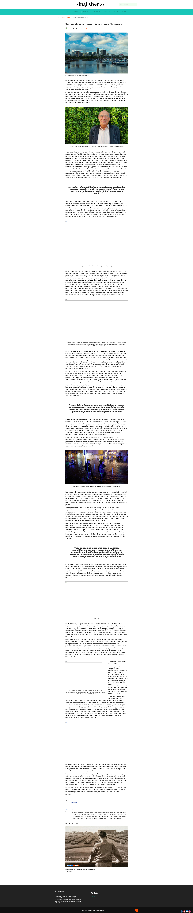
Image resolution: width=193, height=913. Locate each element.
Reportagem (96, 12)
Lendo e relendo (66, 17)
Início (68, 12)
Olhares (116, 12)
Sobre (124, 12)
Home (57, 17)
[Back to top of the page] (136, 910)
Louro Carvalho (74, 28)
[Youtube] (57, 4)
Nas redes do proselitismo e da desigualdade (80, 869)
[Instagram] (60, 4)
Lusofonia (107, 12)
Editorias (86, 12)
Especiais (76, 12)
